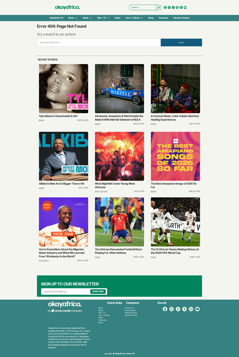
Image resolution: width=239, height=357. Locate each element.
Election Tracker (181, 18)
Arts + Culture (133, 18)
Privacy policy (130, 310)
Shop (150, 18)
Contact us (129, 308)
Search (181, 42)
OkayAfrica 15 (56, 18)
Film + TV (101, 18)
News (71, 18)
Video (117, 18)
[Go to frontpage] (67, 7)
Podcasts (163, 18)
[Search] (158, 7)
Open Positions (131, 315)
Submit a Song (131, 313)
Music (86, 18)
